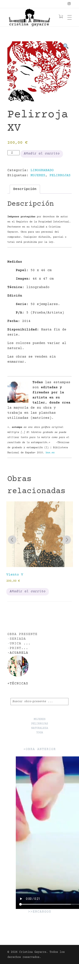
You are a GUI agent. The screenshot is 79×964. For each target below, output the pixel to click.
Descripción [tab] (24, 189)
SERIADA (18, 639)
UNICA (15, 643)
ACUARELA (19, 653)
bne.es (50, 452)
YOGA (39, 732)
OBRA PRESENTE (22, 634)
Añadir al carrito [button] (28, 591)
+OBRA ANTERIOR (39, 749)
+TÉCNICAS (17, 683)
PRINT (15, 648)
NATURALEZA (39, 728)
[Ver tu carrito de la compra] (60, 17)
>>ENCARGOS (39, 912)
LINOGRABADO (42, 170)
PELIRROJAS (60, 175)
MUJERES (38, 175)
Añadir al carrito (42, 153)
